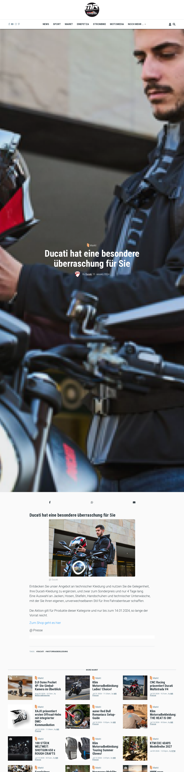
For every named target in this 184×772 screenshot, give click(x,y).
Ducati (88, 274)
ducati (41, 651)
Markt (93, 245)
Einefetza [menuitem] (83, 24)
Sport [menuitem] (57, 24)
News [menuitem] (46, 24)
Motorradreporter (42, 695)
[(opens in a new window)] (9, 24)
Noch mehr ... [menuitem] (135, 25)
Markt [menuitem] (69, 24)
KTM (173, 751)
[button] (49, 502)
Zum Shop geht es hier (45, 623)
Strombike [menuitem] (99, 24)
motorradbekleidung (57, 651)
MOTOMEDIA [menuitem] (117, 24)
